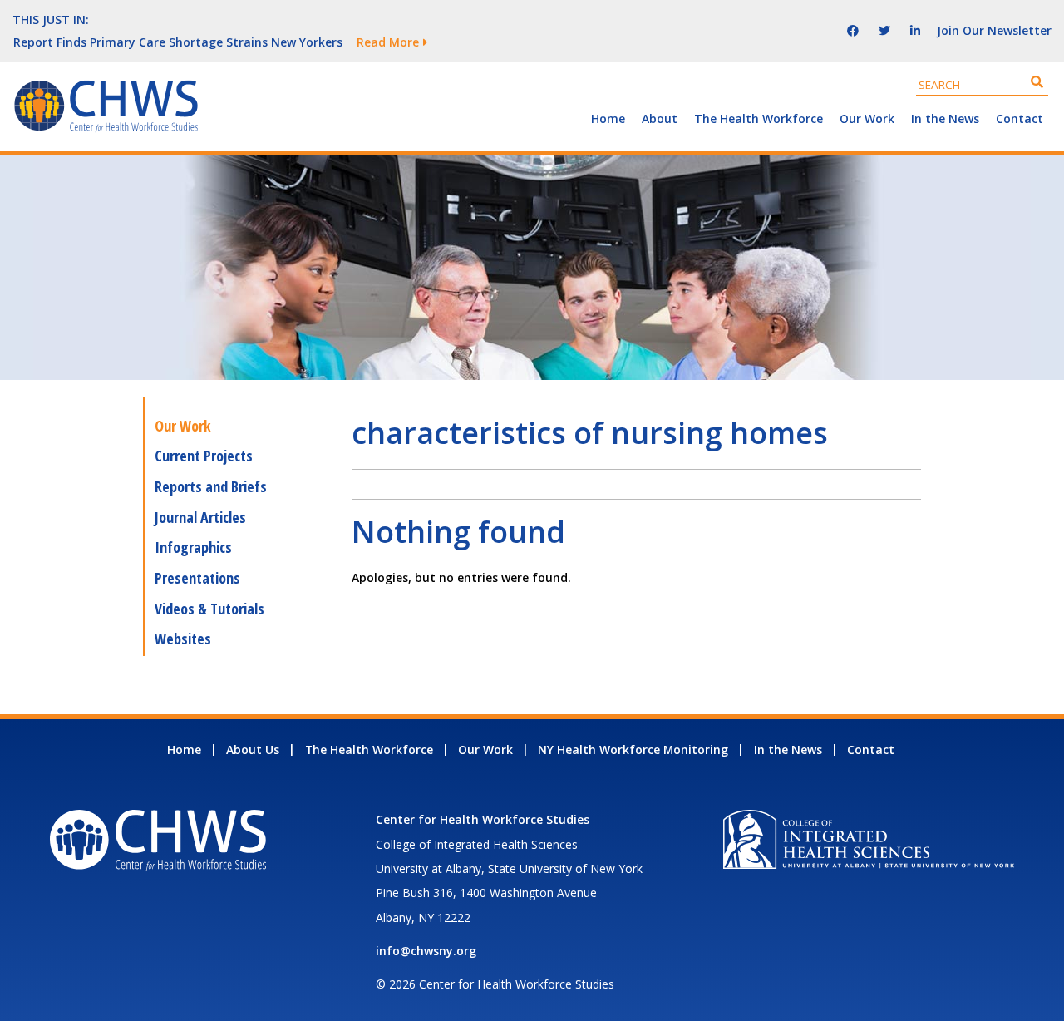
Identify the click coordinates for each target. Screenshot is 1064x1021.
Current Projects (204, 456)
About (659, 118)
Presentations (197, 578)
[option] (386, 41)
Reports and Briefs (211, 486)
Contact (1019, 118)
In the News (945, 118)
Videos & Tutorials (209, 609)
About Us (252, 749)
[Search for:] (982, 84)
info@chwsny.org (426, 951)
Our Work (867, 118)
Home (608, 118)
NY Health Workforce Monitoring (633, 749)
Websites (183, 639)
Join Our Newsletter (994, 30)
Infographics (193, 547)
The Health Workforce (758, 118)
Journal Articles (200, 517)
